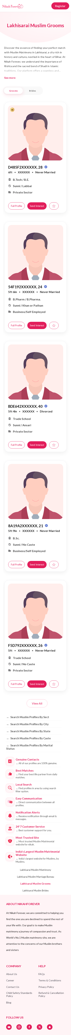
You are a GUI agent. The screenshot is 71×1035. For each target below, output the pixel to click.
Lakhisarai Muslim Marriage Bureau (35, 876)
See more (9, 77)
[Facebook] (29, 1027)
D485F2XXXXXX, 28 (25, 167)
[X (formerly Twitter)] (39, 1027)
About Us (11, 974)
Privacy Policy (46, 986)
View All (37, 703)
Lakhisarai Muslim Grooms (35, 883)
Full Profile (16, 205)
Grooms (13, 90)
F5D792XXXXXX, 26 (25, 645)
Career (10, 980)
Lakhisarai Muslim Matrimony (35, 869)
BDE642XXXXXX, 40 (25, 406)
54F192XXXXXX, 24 (25, 287)
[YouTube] (9, 1027)
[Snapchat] (49, 1027)
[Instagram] (19, 1027)
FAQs (41, 974)
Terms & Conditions (49, 980)
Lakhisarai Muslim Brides (36, 890)
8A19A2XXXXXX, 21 (26, 526)
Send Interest (37, 205)
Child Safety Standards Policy (19, 994)
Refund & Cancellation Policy (51, 994)
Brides (32, 90)
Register (60, 6)
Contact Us (12, 986)
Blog (8, 1002)
